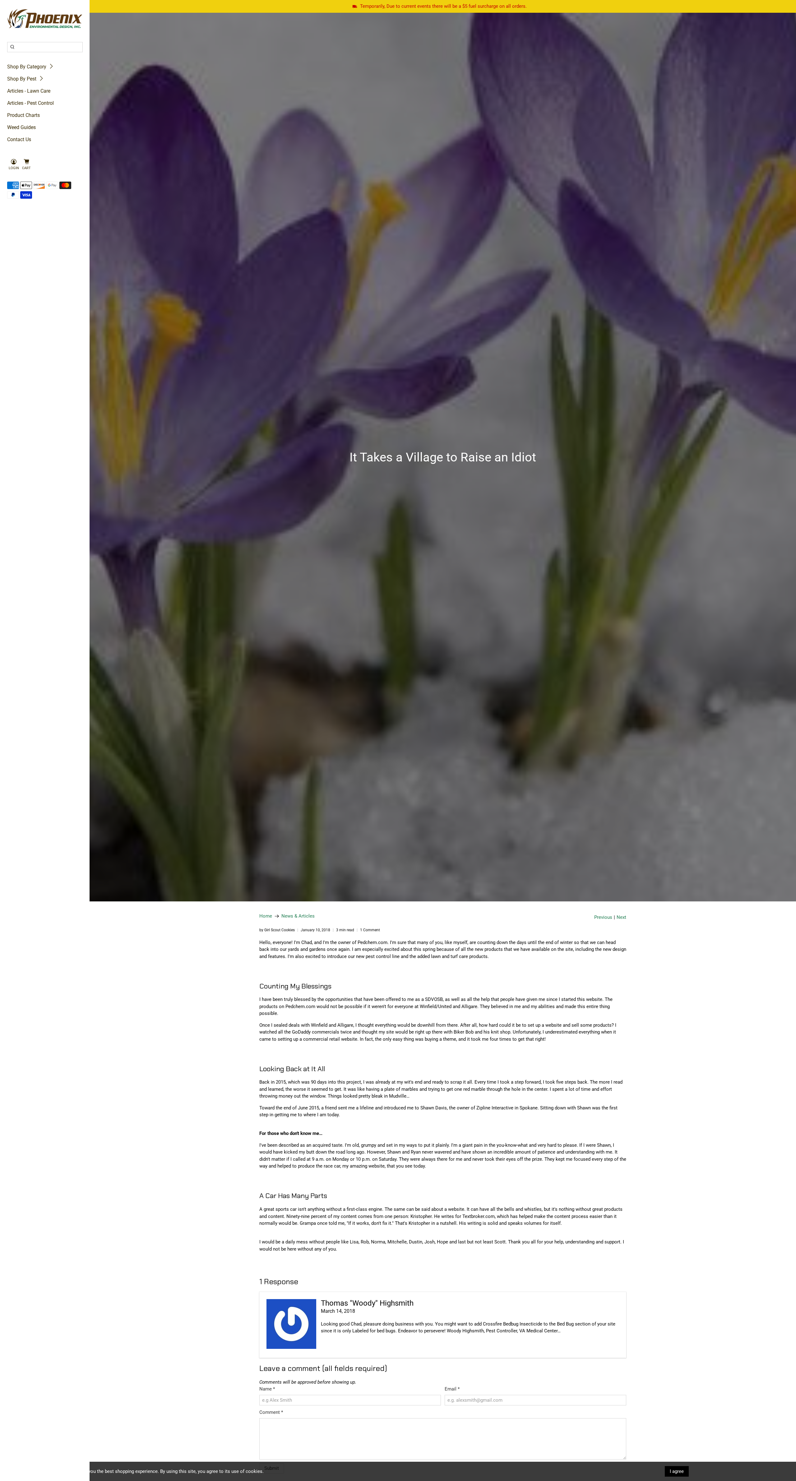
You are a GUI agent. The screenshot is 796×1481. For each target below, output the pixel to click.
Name (267, 1389)
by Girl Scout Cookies (277, 930)
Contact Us (19, 139)
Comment (271, 1412)
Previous (603, 917)
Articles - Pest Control (30, 103)
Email (452, 1389)
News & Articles (298, 916)
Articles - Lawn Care (28, 91)
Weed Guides (21, 127)
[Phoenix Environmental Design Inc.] (45, 18)
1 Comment (370, 930)
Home (265, 916)
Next (621, 917)
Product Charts (23, 115)
